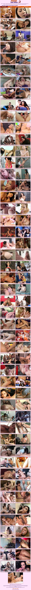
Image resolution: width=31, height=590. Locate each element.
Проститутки (26, 6)
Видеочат (17, 6)
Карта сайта (15, 588)
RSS (17, 588)
